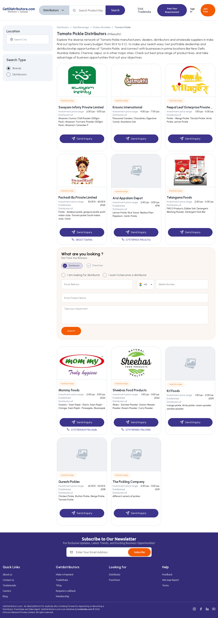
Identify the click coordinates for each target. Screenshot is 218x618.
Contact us (8, 580)
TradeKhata (62, 580)
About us (7, 574)
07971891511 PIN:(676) (138, 239)
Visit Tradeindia (144, 10)
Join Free (205, 10)
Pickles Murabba (102, 27)
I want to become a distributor (128, 275)
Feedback (167, 574)
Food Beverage (81, 27)
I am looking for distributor (83, 275)
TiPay (59, 585)
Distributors (51, 10)
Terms (165, 585)
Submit (71, 330)
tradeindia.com (84, 609)
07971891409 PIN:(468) (84, 429)
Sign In (192, 10)
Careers (7, 591)
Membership (62, 596)
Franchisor (114, 580)
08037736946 (84, 239)
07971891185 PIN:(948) (138, 429)
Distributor (114, 574)
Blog (5, 596)
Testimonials (9, 585)
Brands (17, 68)
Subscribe (139, 552)
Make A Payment (64, 574)
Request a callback (66, 591)
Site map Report (170, 580)
